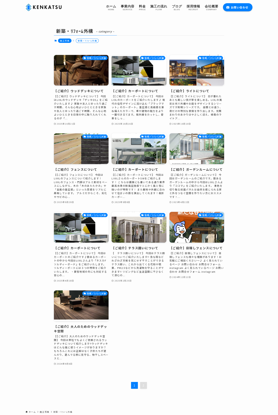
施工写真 (64, 40)
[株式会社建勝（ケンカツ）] (44, 7)
